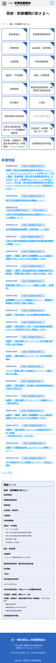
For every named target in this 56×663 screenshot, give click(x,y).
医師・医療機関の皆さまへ (16, 490)
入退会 (41, 102)
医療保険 (14, 48)
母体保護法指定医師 (14, 116)
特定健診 (14, 102)
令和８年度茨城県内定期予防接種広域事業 (18, 536)
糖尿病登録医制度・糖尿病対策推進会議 (42, 89)
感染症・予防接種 (14, 75)
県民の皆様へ (39, 210)
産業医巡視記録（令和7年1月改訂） (17, 607)
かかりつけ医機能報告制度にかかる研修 (18, 557)
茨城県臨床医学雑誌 (42, 143)
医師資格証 (14, 34)
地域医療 (14, 89)
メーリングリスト (41, 116)
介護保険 (14, 61)
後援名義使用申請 (11, 604)
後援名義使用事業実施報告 (14, 610)
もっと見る (7, 472)
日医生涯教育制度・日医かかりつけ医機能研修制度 (14, 130)
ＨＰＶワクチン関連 (12, 529)
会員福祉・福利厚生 (42, 48)
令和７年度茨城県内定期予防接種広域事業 (18, 532)
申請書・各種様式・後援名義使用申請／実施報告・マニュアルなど (14, 143)
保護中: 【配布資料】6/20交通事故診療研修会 (28, 315)
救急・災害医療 (41, 75)
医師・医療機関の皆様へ (33, 166)
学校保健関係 (41, 61)
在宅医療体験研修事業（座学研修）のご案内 (27, 229)
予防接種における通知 (12, 542)
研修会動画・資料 (11, 539)
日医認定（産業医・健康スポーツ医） (42, 129)
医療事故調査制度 (41, 34)
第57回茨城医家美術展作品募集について (25, 200)
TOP (3, 24)
